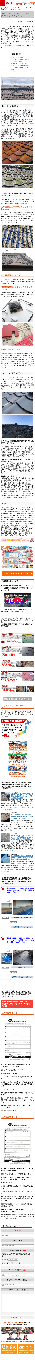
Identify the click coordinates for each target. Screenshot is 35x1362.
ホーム (3, 7)
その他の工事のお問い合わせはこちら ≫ (17, 573)
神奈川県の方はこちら (18, 764)
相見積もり (12, 495)
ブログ (8, 7)
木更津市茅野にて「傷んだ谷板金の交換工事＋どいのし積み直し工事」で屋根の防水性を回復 (20, 890)
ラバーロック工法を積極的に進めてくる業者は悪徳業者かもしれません (20, 67)
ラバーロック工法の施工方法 (19, 63)
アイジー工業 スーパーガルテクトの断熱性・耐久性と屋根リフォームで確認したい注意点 (22, 816)
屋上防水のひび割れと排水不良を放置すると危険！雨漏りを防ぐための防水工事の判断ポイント (22, 857)
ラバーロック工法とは (17, 57)
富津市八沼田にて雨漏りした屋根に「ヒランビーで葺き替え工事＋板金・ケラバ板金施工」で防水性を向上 (20, 940)
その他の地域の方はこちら (19, 776)
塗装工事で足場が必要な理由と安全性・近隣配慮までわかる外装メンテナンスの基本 (22, 796)
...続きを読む (8, 809)
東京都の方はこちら (19, 752)
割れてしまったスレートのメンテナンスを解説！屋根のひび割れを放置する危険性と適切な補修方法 (22, 837)
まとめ (13, 71)
